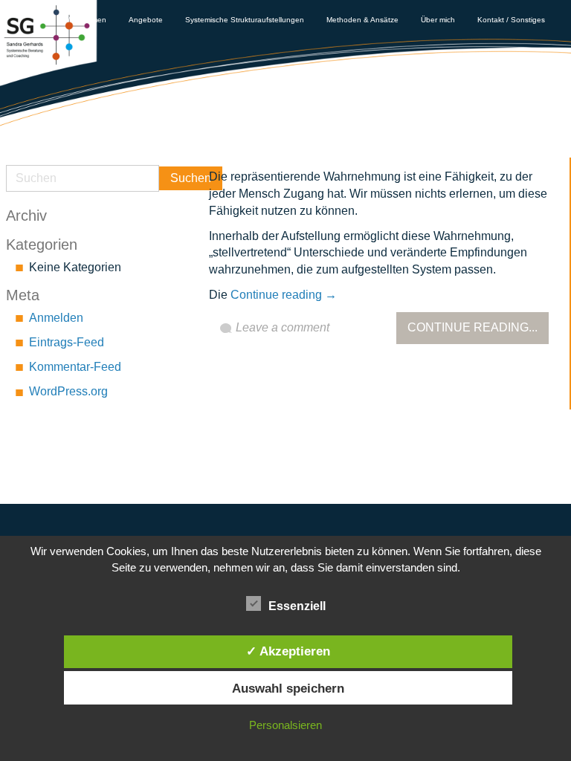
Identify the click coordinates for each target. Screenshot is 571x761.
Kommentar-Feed (75, 366)
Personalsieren (285, 725)
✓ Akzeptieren (288, 651)
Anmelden (56, 317)
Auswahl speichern (288, 688)
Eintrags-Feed (66, 342)
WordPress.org (68, 391)
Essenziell (297, 606)
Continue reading (283, 294)
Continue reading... (472, 327)
